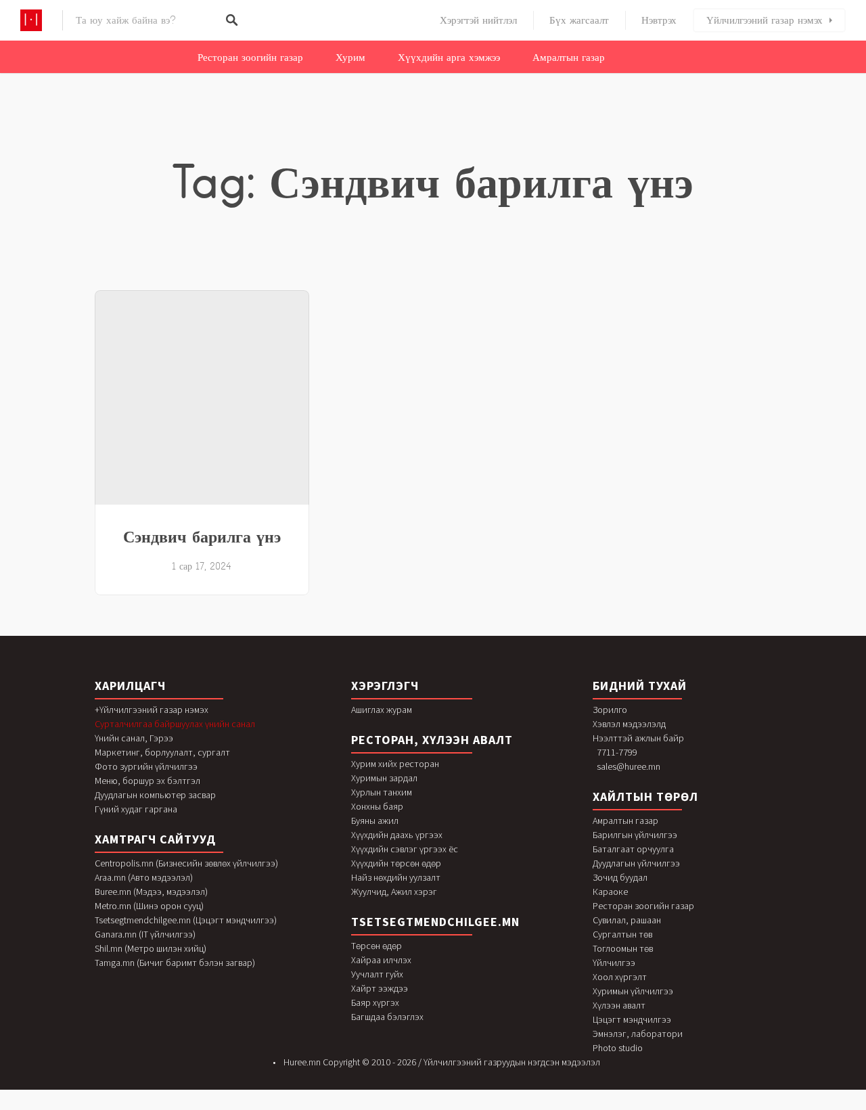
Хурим (350, 57)
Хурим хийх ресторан (395, 764)
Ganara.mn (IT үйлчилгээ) (145, 934)
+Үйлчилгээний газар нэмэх (151, 709)
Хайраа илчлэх (381, 960)
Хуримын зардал (384, 778)
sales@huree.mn (628, 766)
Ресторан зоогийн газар (250, 57)
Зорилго (610, 709)
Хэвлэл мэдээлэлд (629, 724)
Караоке (610, 891)
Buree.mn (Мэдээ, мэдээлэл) (151, 891)
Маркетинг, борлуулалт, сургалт (162, 752)
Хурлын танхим (381, 792)
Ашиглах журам (381, 709)
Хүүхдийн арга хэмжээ (449, 57)
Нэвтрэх (659, 20)
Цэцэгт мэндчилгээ (632, 1019)
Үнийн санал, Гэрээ (134, 738)
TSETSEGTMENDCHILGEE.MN (435, 921)
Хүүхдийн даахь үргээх (396, 835)
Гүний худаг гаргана (136, 809)
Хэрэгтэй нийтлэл (478, 20)
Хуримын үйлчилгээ (633, 991)
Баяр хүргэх (375, 1002)
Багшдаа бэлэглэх (387, 1017)
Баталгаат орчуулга (633, 849)
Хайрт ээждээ (379, 988)
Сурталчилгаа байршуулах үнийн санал (175, 724)
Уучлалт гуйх (377, 974)
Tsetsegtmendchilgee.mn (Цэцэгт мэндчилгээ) (186, 920)
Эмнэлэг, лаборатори (638, 1033)
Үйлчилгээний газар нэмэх (764, 20)
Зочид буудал (620, 877)
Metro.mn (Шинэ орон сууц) (149, 906)
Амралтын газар (568, 57)
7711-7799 (617, 752)
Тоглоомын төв (623, 948)
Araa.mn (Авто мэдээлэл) (144, 877)
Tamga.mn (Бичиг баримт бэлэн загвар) (175, 962)
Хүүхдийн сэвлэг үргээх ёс (404, 849)
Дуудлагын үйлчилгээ (636, 863)
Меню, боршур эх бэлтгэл (147, 780)
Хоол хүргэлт (620, 977)
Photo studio (618, 1048)
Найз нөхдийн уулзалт (395, 877)
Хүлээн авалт (619, 1005)
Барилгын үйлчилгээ (635, 835)
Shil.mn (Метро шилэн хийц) (150, 948)
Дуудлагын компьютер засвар (155, 795)
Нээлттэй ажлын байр (638, 738)
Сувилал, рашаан (627, 920)
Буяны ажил (374, 820)
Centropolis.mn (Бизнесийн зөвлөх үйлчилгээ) (186, 863)
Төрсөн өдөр (376, 946)
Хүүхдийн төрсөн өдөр (396, 863)
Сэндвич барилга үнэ (202, 536)
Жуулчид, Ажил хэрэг (394, 891)
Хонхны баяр (377, 806)
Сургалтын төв (622, 934)
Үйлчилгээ (614, 962)
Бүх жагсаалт (579, 20)
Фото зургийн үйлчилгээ (146, 766)
